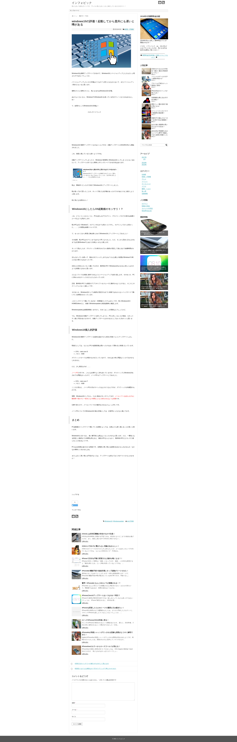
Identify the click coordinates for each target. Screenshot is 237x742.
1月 (144, 159)
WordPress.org (147, 211)
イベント (145, 181)
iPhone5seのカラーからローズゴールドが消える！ (101, 646)
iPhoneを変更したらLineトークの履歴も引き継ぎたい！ (103, 608)
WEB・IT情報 (129, 29)
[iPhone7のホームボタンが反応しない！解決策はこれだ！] (154, 227)
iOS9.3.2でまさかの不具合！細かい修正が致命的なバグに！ (159, 71)
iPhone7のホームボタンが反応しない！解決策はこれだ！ (153, 233)
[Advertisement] (103, 126)
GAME (144, 174)
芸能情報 (145, 193)
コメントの (147, 208)
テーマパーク (146, 184)
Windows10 (108, 521)
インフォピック (82, 2)
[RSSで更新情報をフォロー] (163, 2)
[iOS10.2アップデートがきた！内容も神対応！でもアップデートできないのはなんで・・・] (154, 263)
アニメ (144, 179)
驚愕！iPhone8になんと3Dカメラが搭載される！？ (101, 583)
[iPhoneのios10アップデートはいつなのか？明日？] (76, 599)
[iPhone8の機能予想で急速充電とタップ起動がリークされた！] (76, 574)
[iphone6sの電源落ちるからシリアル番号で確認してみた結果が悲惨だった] (154, 299)
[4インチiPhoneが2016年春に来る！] (76, 623)
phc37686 (130, 521)
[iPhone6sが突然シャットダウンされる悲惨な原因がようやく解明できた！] (76, 636)
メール (74, 709)
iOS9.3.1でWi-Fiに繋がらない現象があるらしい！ (100, 546)
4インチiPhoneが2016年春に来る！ (95, 620)
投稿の (146, 206)
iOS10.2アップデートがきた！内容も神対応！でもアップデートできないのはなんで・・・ (153, 269)
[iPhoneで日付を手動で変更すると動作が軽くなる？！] (76, 562)
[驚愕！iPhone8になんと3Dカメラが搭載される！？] (76, 587)
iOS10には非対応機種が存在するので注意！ (98, 534)
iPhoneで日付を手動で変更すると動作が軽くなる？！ (102, 558)
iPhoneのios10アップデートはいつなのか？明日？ (101, 595)
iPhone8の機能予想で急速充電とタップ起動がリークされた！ (105, 571)
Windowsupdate (118, 521)
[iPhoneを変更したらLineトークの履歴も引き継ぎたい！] (76, 611)
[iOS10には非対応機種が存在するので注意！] (76, 537)
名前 (74, 703)
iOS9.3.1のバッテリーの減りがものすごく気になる (92, 663)
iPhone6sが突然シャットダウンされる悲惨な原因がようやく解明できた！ (154, 287)
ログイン (145, 203)
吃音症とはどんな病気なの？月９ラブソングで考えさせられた (95, 668)
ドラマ (144, 186)
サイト (74, 716)
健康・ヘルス (146, 189)
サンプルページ (74, 10)
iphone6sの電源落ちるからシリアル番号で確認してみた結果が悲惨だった (159, 133)
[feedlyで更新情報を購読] (159, 2)
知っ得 (144, 191)
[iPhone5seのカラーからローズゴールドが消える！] (76, 650)
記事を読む (85, 541)
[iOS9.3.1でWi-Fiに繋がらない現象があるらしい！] (76, 550)
